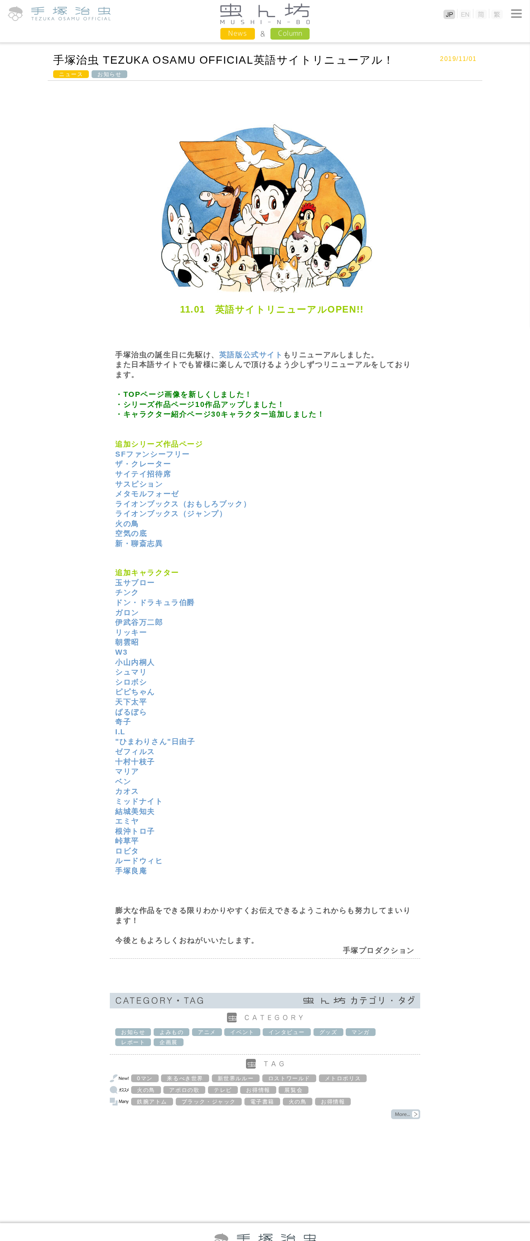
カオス (127, 791)
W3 (121, 652)
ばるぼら (131, 712)
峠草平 (127, 841)
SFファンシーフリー (152, 454)
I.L (120, 732)
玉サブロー (135, 583)
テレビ (223, 1090)
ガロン (127, 612)
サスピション (139, 484)
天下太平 (131, 702)
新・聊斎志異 (139, 543)
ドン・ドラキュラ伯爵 (155, 602)
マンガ (361, 1032)
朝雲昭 (127, 642)
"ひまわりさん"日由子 (155, 741)
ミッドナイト (139, 801)
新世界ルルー (236, 1078)
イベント (242, 1032)
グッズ (328, 1032)
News (237, 33)
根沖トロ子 (135, 831)
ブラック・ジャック (209, 1101)
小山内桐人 (135, 662)
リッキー (131, 632)
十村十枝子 (135, 762)
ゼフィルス (135, 751)
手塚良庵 (131, 871)
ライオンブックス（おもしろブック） (183, 504)
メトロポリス (343, 1078)
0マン (145, 1078)
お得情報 (258, 1090)
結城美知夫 (135, 811)
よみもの (171, 1032)
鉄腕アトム (152, 1101)
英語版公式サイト (251, 355)
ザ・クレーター (143, 464)
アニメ (207, 1032)
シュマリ (131, 672)
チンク (127, 592)
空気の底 (131, 533)
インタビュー (286, 1032)
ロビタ (127, 851)
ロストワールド (289, 1078)
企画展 (168, 1042)
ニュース (71, 74)
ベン (123, 781)
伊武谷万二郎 (139, 622)
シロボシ (131, 682)
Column (290, 33)
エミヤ (127, 821)
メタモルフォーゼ (147, 494)
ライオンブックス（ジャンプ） (171, 513)
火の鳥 (127, 524)
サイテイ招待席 (143, 474)
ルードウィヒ (139, 861)
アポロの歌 (184, 1090)
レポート (133, 1042)
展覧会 (293, 1090)
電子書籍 (262, 1101)
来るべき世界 (185, 1078)
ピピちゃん (135, 692)
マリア (127, 771)
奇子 (123, 722)
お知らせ (109, 74)
